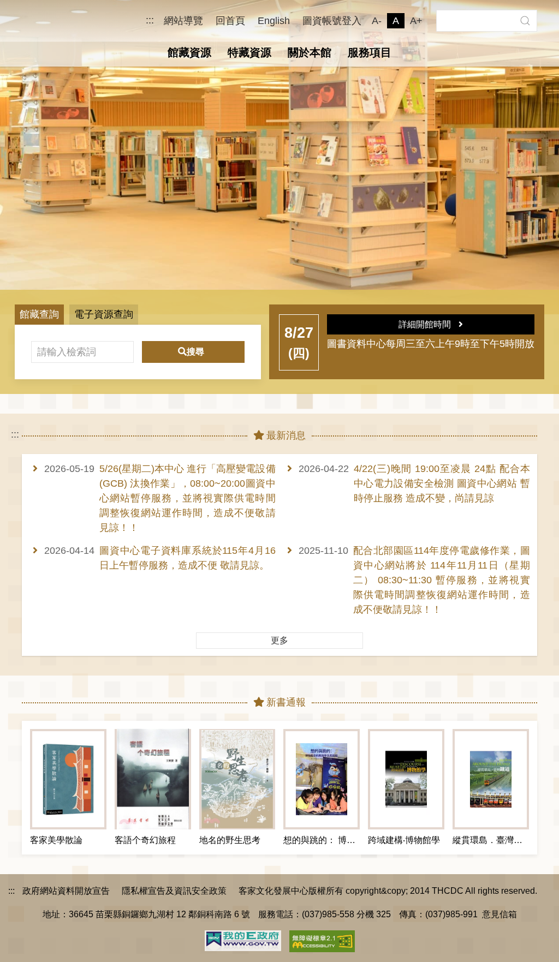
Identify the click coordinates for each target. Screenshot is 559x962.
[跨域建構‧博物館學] (406, 779)
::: (150, 20)
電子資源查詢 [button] (103, 314)
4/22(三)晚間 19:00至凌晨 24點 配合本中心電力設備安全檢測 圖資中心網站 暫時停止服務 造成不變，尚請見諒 (442, 483)
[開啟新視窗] (243, 940)
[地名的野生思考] (237, 779)
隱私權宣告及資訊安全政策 (174, 890)
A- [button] (377, 20)
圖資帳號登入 (331, 20)
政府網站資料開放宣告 (66, 890)
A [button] (396, 20)
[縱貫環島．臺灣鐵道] (491, 779)
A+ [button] (416, 20)
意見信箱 (499, 914)
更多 (279, 640)
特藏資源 (249, 52)
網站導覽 (183, 20)
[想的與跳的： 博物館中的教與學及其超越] (321, 779)
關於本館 (309, 52)
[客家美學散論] (68, 779)
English (274, 20)
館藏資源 (189, 52)
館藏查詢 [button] (39, 314)
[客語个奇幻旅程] (153, 779)
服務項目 (369, 52)
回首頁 (230, 20)
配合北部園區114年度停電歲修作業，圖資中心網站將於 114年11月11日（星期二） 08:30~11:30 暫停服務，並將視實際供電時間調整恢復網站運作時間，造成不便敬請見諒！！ (441, 580)
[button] (525, 21)
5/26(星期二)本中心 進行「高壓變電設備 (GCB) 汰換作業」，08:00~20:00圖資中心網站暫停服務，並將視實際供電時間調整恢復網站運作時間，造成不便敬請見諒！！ (187, 498)
